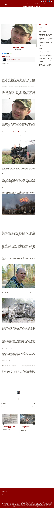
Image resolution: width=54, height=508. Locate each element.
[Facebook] (43, 1)
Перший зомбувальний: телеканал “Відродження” (30, 405)
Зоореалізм (25, 6)
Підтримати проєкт (5, 494)
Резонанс (20, 45)
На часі (17, 45)
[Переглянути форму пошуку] (51, 1)
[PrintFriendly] (6, 53)
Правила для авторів (5, 493)
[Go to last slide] (3, 423)
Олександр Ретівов (18, 49)
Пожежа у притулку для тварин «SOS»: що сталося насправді (26, 428)
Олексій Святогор (24, 430)
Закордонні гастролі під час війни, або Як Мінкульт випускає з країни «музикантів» (45, 39)
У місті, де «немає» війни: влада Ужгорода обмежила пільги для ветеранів (44, 27)
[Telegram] (49, 1)
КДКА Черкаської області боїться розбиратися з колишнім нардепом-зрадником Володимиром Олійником (45, 64)
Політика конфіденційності (7, 489)
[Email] (41, 1)
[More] (11, 53)
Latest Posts (8, 56)
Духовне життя (40, 3)
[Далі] (34, 423)
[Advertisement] (27, 14)
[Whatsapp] (10, 53)
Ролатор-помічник (42, 45)
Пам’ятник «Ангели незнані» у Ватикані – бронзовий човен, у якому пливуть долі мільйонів (46, 51)
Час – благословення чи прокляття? (45, 58)
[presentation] (10, 419)
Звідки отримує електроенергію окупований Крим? (9, 405)
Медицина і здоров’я (32, 3)
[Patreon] (47, 1)
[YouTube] (45, 1)
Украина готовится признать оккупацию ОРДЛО (9, 427)
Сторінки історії (31, 6)
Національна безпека (15, 3)
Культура (38, 6)
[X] (8, 53)
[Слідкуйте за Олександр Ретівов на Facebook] (18, 399)
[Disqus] (18, 450)
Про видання (4, 491)
